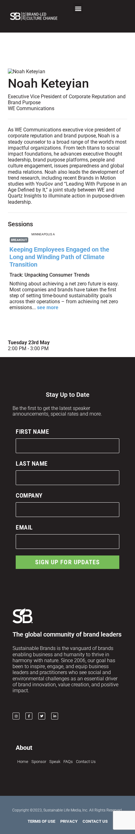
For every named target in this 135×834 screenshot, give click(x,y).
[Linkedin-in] (54, 716)
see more (47, 307)
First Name (32, 431)
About (24, 747)
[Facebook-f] (28, 716)
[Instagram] (16, 716)
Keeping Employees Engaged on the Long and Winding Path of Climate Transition (59, 257)
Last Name (32, 463)
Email (24, 527)
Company (29, 495)
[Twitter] (41, 716)
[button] (78, 8)
